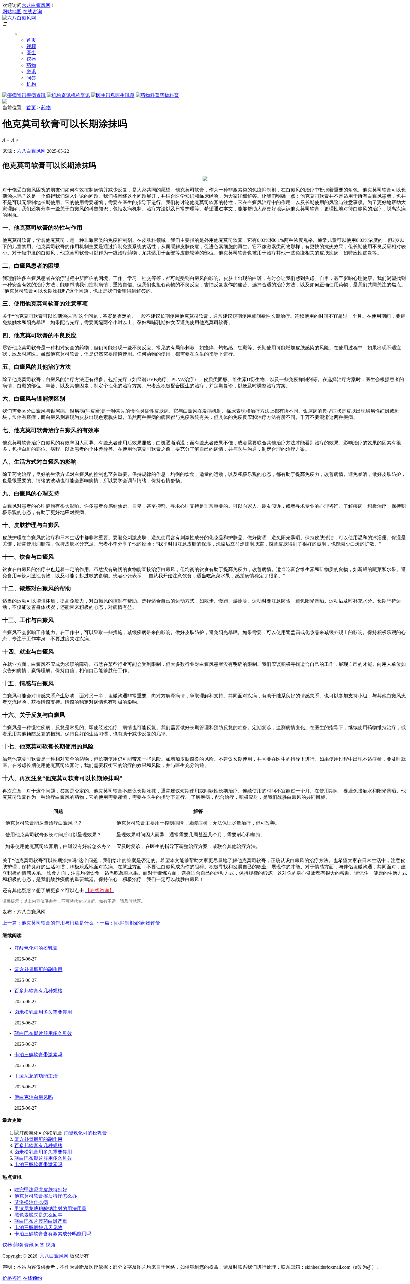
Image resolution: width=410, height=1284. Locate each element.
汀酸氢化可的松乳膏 (36, 948)
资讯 (31, 71)
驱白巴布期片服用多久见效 (43, 1033)
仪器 (31, 59)
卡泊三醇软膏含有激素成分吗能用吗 (52, 1233)
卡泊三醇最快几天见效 (38, 1227)
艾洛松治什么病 (31, 1202)
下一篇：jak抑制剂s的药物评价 (127, 922)
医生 (31, 52)
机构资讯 (80, 95)
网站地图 (12, 11)
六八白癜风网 (36, 5)
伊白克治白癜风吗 (33, 1097)
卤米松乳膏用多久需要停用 (43, 1012)
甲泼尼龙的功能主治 (36, 1075)
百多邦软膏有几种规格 (38, 990)
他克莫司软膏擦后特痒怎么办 (45, 1195)
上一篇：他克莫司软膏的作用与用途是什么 (48, 922)
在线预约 (32, 1278)
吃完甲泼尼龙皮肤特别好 (40, 1189)
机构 (31, 84)
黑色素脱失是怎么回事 (38, 1214)
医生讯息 (124, 95)
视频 (31, 46)
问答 (31, 77)
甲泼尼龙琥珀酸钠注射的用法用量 (50, 1208)
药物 (31, 65)
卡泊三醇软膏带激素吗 (38, 1054)
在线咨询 (32, 11)
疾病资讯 (36, 95)
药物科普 (169, 95)
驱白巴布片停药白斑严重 (40, 1221)
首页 (31, 40)
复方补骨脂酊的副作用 (38, 969)
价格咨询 (12, 1278)
